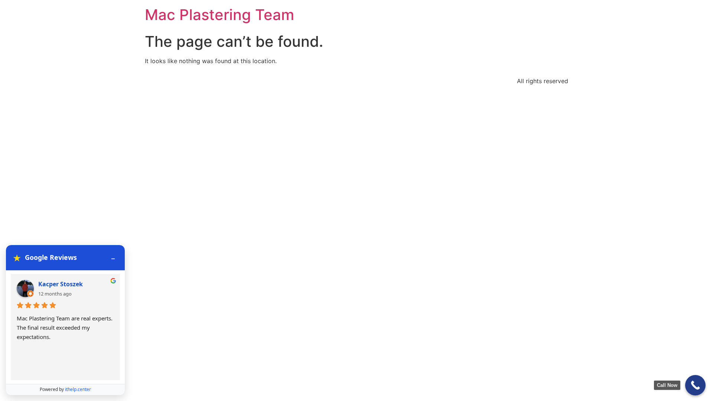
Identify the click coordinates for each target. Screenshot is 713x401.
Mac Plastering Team (219, 15)
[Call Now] (695, 385)
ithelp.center (78, 389)
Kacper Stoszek (60, 284)
